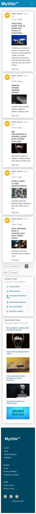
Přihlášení (8, 458)
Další (6, 273)
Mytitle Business (10, 454)
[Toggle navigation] (31, 4)
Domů (6, 448)
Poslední (14, 273)
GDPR (6, 482)
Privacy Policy (9, 489)
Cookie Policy (9, 485)
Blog (6, 451)
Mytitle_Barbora (17, 14)
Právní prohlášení (10, 471)
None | (20, 19)
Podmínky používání (11, 475)
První (6, 266)
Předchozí (14, 266)
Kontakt (6, 465)
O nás (6, 468)
